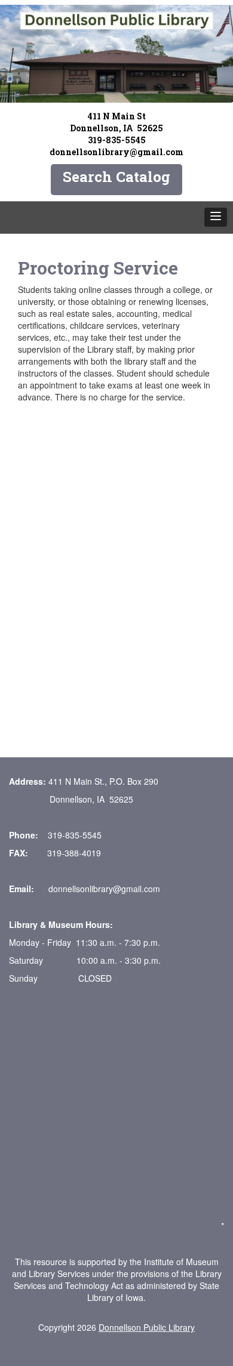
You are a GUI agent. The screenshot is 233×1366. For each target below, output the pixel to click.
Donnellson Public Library (147, 1327)
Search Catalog (116, 176)
